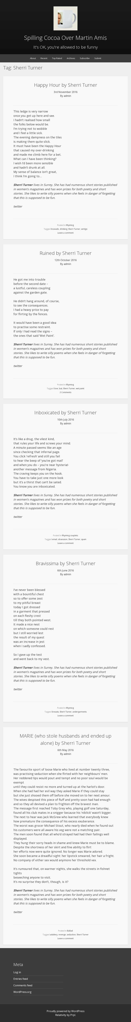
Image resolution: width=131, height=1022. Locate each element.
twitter (17, 206)
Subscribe (85, 58)
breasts (55, 711)
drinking (63, 229)
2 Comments (65, 392)
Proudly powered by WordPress (66, 1011)
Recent (44, 58)
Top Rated (57, 58)
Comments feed (22, 985)
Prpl (72, 1015)
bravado (55, 229)
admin (67, 96)
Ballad (70, 930)
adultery (54, 934)
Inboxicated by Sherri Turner (65, 412)
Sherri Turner (74, 229)
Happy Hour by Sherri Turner (65, 85)
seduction (71, 934)
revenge (62, 934)
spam (83, 539)
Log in (17, 972)
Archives (71, 58)
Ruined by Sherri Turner (66, 253)
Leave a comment (65, 232)
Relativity (60, 1015)
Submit (97, 58)
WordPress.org (22, 992)
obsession (62, 539)
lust (60, 388)
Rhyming (70, 225)
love (56, 388)
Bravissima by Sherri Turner (65, 563)
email (54, 539)
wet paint (80, 388)
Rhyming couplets (70, 535)
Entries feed (20, 979)
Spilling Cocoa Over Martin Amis (65, 38)
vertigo (84, 229)
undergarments (80, 711)
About (33, 58)
